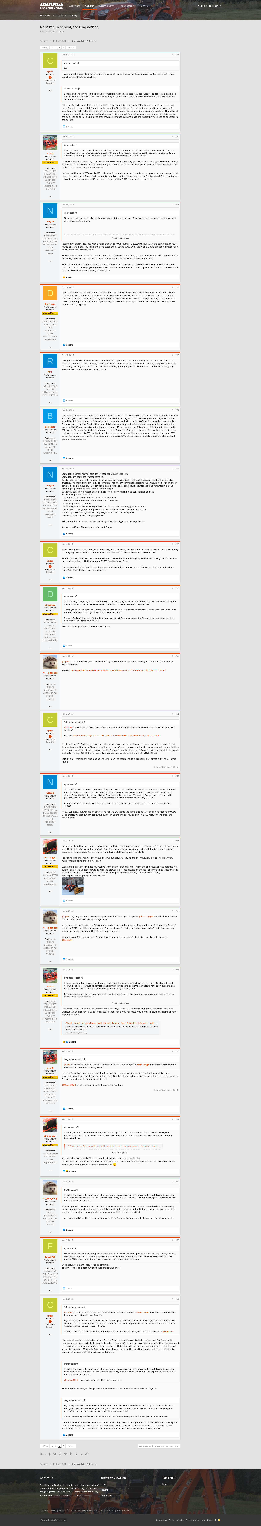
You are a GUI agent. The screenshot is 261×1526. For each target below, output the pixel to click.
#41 (177, 54)
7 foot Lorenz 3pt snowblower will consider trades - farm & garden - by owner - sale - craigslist (115, 1023)
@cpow (66, 661)
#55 (177, 969)
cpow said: (69, 145)
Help (203, 1520)
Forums (104, 1490)
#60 (177, 1299)
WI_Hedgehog (50, 672)
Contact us (106, 1495)
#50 (177, 656)
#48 (177, 544)
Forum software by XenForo (67, 1510)
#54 (177, 911)
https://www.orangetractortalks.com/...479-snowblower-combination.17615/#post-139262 (118, 670)
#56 (177, 1051)
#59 (177, 1240)
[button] (116, 6)
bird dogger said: (72, 978)
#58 (177, 1181)
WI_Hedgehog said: (73, 722)
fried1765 (50, 1257)
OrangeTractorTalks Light (53, 1520)
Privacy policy (192, 1520)
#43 (177, 204)
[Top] (215, 1520)
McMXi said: (70, 1127)
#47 (177, 468)
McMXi (50, 153)
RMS (50, 372)
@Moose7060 (69, 1085)
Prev (45, 47)
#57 (177, 1119)
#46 (177, 410)
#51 (177, 714)
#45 (177, 355)
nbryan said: (70, 63)
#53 (177, 840)
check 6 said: (70, 88)
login (164, 1484)
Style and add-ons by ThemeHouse (112, 1510)
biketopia (50, 426)
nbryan (50, 221)
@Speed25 (67, 940)
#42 (177, 136)
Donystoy (50, 304)
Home (103, 1484)
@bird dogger (146, 916)
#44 (177, 287)
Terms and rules (176, 1520)
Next (70, 47)
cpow (44, 31)
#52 (177, 776)
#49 (177, 588)
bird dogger (50, 857)
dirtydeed (50, 605)
